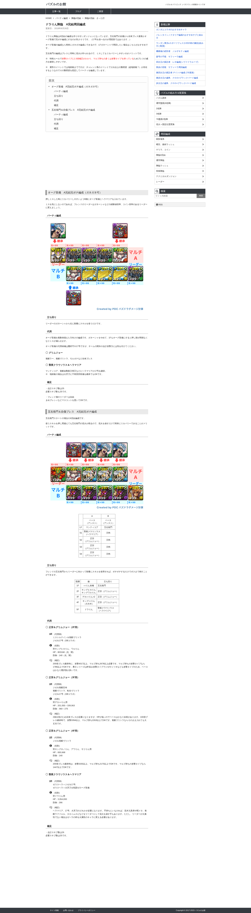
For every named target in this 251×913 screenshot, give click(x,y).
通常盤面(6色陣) (163, 103)
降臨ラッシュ (162, 165)
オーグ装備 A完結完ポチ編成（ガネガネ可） (76, 86)
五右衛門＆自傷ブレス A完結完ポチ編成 (73, 110)
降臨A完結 (76, 18)
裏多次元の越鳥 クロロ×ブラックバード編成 (177, 78)
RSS (160, 204)
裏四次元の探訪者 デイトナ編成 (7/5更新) (175, 72)
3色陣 (158, 114)
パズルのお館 (56, 4)
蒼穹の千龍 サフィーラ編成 (169, 56)
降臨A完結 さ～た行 (95, 18)
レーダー (160, 181)
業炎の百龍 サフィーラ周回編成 (171, 67)
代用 (56, 100)
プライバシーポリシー (86, 910)
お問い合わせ (68, 910)
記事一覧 (56, 11)
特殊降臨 (160, 171)
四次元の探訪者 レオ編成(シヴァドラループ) (177, 62)
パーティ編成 (61, 18)
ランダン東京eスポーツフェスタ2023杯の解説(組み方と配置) (179, 44)
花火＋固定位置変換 (165, 124)
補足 (56, 105)
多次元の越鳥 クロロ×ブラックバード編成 (176, 83)
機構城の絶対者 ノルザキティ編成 (172, 51)
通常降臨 (160, 160)
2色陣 (158, 108)
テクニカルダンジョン (166, 176)
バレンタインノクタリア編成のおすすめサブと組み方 (179, 36)
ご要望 (100, 11)
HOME (49, 18)
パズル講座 (161, 98)
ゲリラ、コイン (163, 149)
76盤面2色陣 (162, 119)
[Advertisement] (97, 161)
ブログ (78, 11)
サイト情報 (54, 910)
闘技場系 (160, 139)
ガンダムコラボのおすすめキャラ (171, 29)
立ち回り (58, 96)
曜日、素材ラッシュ (165, 144)
